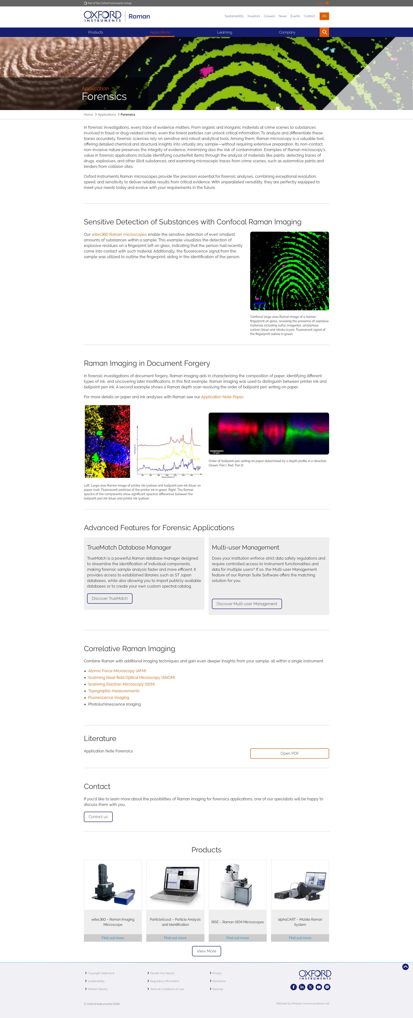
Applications (160, 32)
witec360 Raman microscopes (119, 234)
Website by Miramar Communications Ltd (302, 1003)
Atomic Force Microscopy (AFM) (117, 671)
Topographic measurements (114, 691)
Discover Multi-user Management (247, 604)
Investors (254, 16)
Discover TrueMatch (110, 598)
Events (295, 16)
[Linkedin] (302, 987)
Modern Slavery (98, 989)
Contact (309, 16)
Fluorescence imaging (108, 697)
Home (88, 114)
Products (95, 32)
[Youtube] (319, 987)
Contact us (98, 816)
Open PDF (289, 753)
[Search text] (315, 32)
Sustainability (234, 16)
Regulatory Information (164, 981)
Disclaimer (219, 981)
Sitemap (218, 989)
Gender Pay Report (162, 973)
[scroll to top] (405, 967)
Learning (224, 32)
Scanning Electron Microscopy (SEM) (121, 684)
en (324, 16)
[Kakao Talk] (327, 987)
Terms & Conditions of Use (167, 989)
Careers (269, 16)
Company (287, 32)
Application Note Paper (222, 397)
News (283, 16)
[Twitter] (310, 987)
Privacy (217, 973)
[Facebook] (293, 987)
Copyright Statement (101, 973)
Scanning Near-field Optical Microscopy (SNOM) (131, 677)
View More (206, 951)
